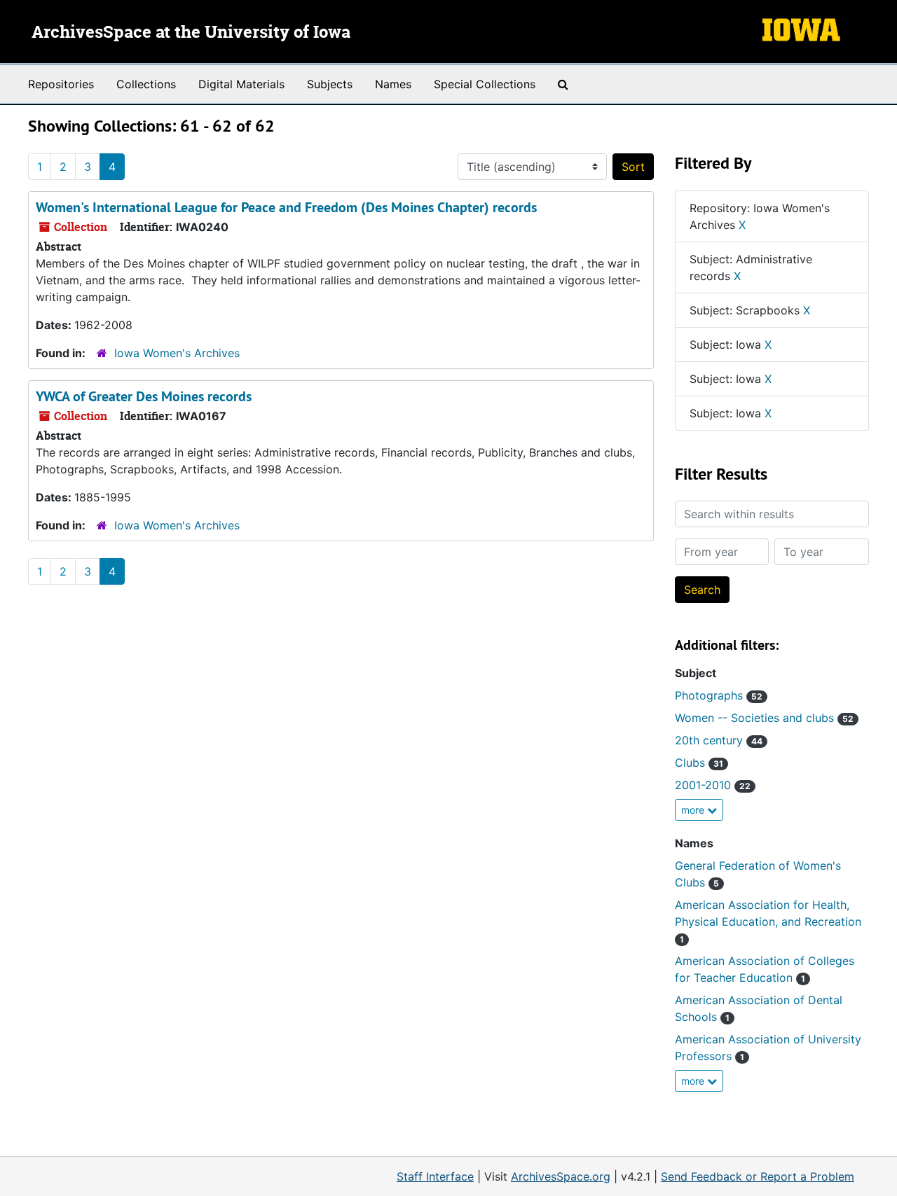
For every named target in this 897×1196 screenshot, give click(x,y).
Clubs (699, 763)
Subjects (329, 84)
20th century (718, 740)
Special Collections (484, 84)
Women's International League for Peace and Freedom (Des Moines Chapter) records (286, 207)
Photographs (718, 695)
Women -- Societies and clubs (764, 718)
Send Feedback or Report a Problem (757, 1176)
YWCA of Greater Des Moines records (144, 396)
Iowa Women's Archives (177, 353)
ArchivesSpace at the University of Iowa (191, 32)
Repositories (61, 84)
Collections (146, 84)
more (694, 810)
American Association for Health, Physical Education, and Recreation (768, 921)
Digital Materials (241, 84)
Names (393, 84)
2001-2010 (713, 785)
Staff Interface (435, 1176)
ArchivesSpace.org (560, 1176)
